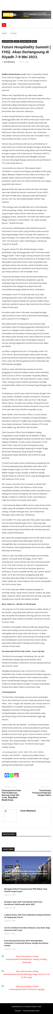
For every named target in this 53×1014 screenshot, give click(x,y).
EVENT (16, 41)
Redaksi (18, 1011)
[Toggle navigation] (4, 25)
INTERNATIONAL (25, 41)
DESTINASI (9, 867)
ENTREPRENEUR (7, 41)
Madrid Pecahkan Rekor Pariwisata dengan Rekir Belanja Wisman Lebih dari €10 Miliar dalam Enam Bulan (26, 873)
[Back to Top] (49, 1012)
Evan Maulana (9, 62)
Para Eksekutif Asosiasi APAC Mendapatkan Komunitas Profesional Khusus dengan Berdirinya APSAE (26, 943)
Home (4, 33)
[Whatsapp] (11, 775)
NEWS (34, 41)
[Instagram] (16, 775)
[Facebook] (7, 775)
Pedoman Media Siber (31, 1011)
